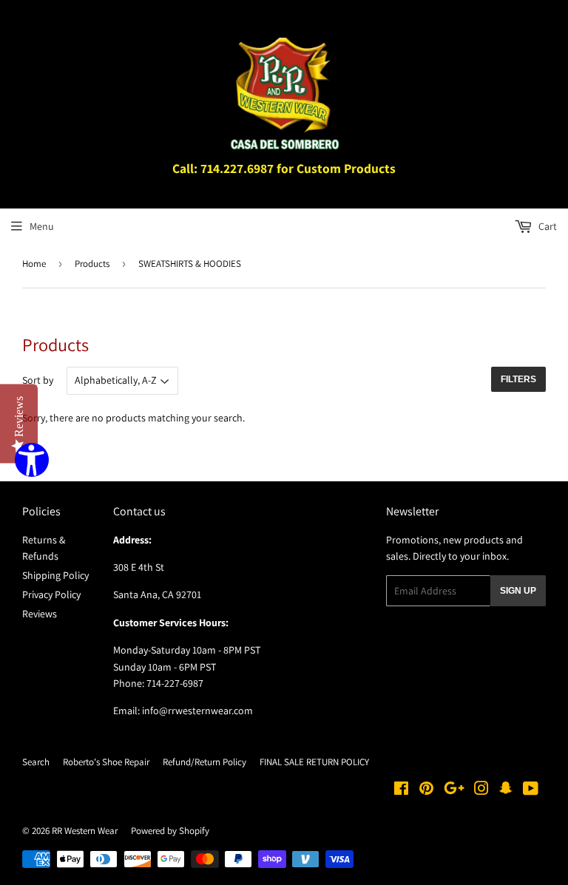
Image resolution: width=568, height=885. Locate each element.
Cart (546, 226)
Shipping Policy (55, 575)
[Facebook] (401, 790)
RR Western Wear (85, 830)
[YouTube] (530, 790)
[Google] (454, 790)
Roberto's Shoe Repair (106, 762)
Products (92, 263)
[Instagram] (481, 790)
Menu (42, 226)
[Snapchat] (505, 790)
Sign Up (518, 591)
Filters (518, 379)
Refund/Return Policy (204, 762)
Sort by (37, 380)
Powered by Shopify (170, 830)
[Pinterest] (426, 790)
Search (36, 762)
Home (34, 263)
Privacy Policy (51, 594)
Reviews (39, 613)
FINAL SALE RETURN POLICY (314, 762)
